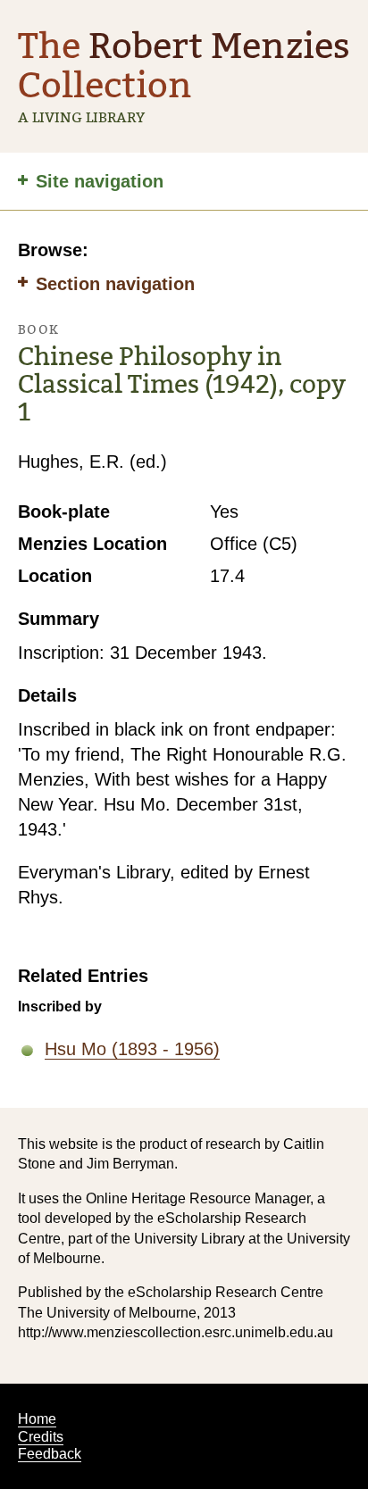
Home (37, 1419)
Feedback (49, 1453)
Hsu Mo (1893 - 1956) (132, 1049)
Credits (40, 1436)
